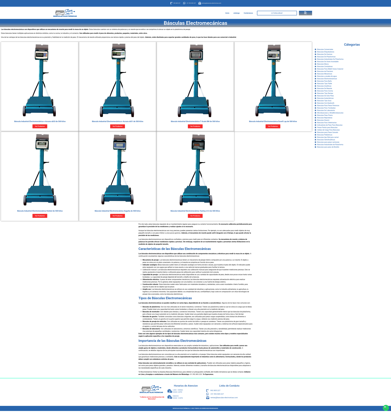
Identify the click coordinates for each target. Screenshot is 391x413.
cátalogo (236, 13)
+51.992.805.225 (195, 374)
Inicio (227, 13)
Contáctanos (248, 13)
